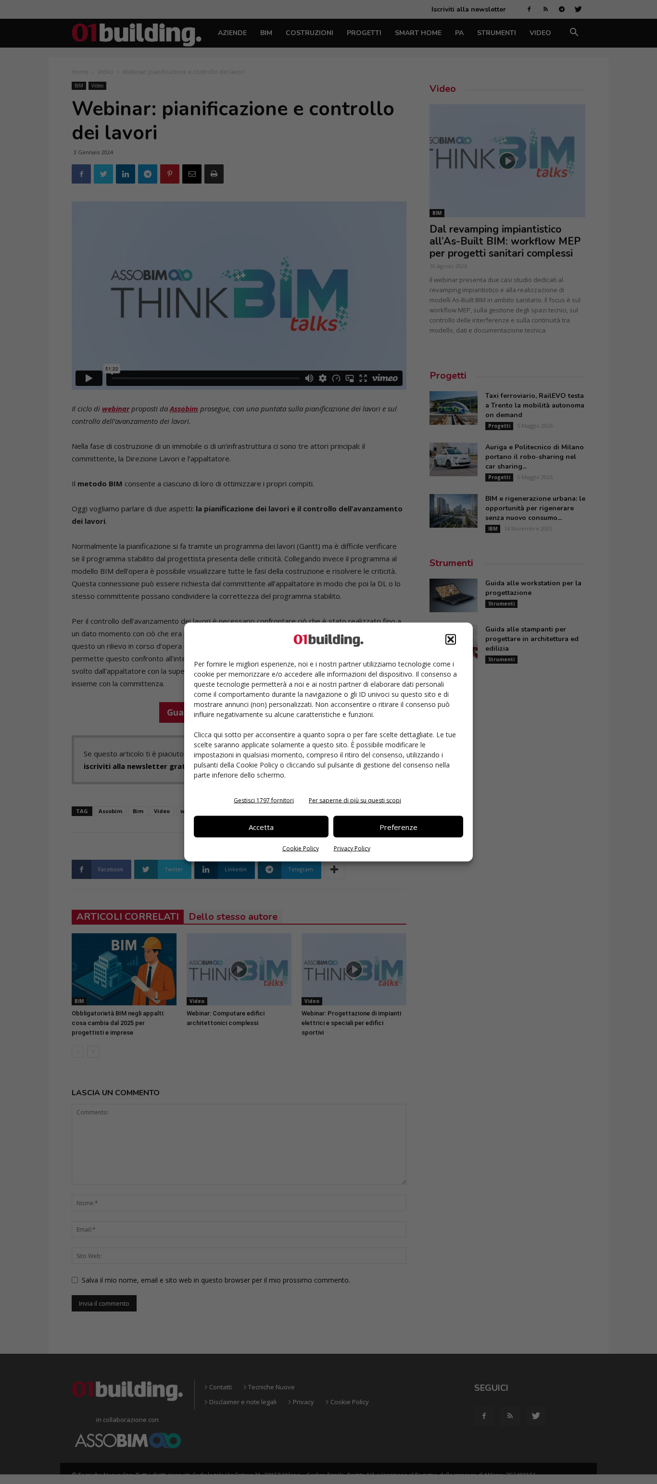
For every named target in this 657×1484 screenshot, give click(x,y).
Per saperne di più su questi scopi (355, 800)
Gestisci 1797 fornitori (264, 800)
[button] (450, 639)
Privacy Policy (352, 848)
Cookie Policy (300, 848)
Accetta (261, 826)
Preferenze (398, 826)
